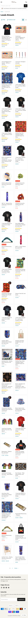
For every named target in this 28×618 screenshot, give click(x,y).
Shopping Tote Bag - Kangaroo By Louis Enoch (19, 342)
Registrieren (21, 599)
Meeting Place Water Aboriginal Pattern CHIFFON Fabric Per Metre (20, 363)
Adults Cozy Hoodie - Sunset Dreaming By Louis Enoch (20, 453)
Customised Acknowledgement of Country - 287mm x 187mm (20, 38)
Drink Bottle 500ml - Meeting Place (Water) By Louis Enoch (20, 225)
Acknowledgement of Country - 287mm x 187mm (6, 63)
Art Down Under (4, 248)
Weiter (16, 568)
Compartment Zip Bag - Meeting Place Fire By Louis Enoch (7, 295)
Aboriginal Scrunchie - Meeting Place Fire (20, 204)
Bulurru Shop (4, 42)
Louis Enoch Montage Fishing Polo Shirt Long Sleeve (7, 430)
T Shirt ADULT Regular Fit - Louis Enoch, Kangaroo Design (20, 319)
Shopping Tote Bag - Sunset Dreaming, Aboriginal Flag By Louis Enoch (20, 537)
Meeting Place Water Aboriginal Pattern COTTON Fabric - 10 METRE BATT (6, 515)
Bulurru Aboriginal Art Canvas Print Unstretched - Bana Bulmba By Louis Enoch (20, 385)
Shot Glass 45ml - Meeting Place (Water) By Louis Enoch (7, 495)
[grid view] (23, 19)
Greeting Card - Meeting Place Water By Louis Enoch (7, 362)
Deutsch (10, 605)
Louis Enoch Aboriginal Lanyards (20, 62)
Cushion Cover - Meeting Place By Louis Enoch (7, 557)
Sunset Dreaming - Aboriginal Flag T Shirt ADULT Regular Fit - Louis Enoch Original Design (6, 39)
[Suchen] (25, 5)
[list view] (25, 19)
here (4, 581)
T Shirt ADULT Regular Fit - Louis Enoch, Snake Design (7, 134)
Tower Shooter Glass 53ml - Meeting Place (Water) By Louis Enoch (20, 558)
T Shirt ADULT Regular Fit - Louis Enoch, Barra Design (20, 86)
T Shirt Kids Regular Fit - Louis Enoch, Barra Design (7, 319)
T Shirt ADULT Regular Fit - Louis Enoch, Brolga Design (20, 110)
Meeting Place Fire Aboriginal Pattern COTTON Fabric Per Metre (19, 135)
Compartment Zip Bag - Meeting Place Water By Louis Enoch (7, 409)
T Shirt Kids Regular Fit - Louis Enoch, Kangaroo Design (20, 495)
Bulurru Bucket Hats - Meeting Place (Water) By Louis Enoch (20, 409)
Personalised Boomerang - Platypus (20, 514)
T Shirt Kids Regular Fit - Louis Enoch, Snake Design (7, 225)
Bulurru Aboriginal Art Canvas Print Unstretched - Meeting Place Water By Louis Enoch (7, 160)
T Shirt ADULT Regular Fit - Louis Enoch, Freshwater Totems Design (20, 159)
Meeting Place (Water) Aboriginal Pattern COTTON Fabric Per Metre (7, 86)
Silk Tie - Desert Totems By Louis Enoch (20, 247)
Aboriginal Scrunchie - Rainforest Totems (20, 183)
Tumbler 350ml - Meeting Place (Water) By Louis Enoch (7, 342)
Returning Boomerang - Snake (7, 247)
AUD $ (16, 605)
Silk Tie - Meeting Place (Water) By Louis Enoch (7, 204)
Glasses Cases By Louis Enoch (20, 294)
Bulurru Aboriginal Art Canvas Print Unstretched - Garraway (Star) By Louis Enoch (7, 385)
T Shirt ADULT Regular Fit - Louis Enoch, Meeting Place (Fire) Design (7, 110)
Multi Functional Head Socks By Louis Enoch (6, 183)
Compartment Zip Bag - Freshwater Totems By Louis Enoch (20, 271)
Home (2, 11)
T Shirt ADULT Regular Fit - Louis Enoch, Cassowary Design (7, 271)
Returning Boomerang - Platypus (7, 536)
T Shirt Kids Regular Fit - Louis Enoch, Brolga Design (20, 430)
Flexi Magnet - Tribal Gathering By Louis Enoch (19, 474)
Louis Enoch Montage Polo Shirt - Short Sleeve (7, 473)
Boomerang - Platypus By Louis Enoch (7, 452)
